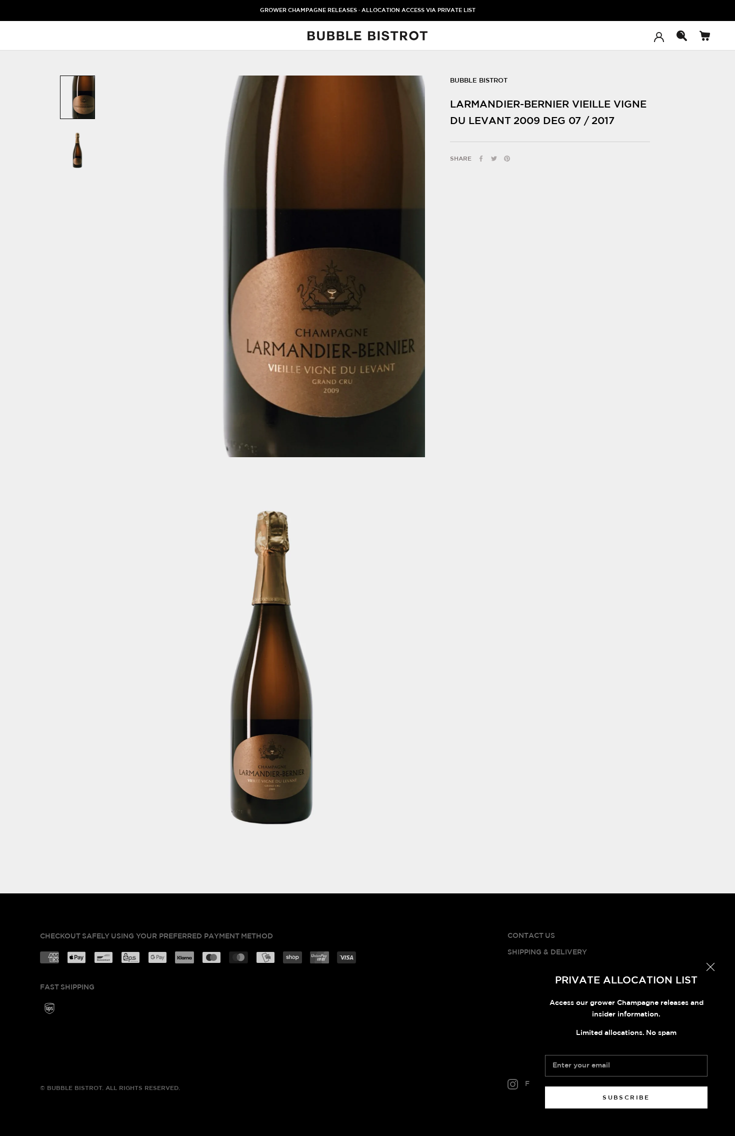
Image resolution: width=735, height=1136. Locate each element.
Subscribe (626, 1097)
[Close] (710, 966)
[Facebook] (481, 159)
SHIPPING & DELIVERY (547, 952)
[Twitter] (494, 159)
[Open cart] (705, 36)
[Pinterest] (507, 159)
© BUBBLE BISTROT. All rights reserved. (110, 1088)
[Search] (681, 36)
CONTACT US (531, 935)
